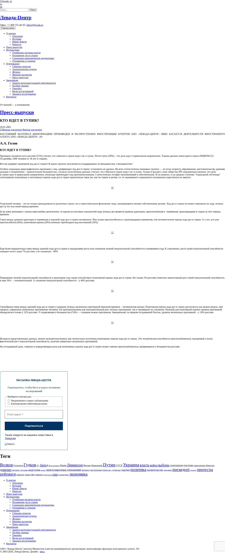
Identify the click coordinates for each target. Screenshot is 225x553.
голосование (176, 465)
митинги (86, 470)
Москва (87, 465)
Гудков (30, 464)
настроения (96, 470)
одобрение (116, 470)
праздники (168, 470)
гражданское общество (204, 465)
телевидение (63, 475)
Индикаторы (12, 50)
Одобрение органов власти (26, 52)
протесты (205, 469)
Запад (44, 465)
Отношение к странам (23, 61)
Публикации (12, 63)
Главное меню (7, 28)
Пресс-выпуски (14, 47)
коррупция (34, 470)
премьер (193, 470)
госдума (188, 465)
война (154, 465)
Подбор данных (20, 85)
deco (42, 551)
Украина (131, 464)
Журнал (16, 72)
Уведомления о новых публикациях (29, 400)
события (39, 474)
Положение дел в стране (25, 55)
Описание (17, 36)
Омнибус (17, 88)
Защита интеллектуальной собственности (34, 83)
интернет (16, 470)
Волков (6, 465)
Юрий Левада (19, 41)
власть (144, 465)
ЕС (38, 466)
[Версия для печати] (11, 129)
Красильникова (54, 466)
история (24, 470)
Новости (16, 44)
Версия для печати (32, 129)
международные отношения (63, 469)
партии (125, 469)
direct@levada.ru (35, 25)
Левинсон (75, 465)
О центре (11, 33)
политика (138, 469)
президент (181, 469)
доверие (5, 470)
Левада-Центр (15, 17)
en (1, 7)
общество (106, 470)
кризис (43, 470)
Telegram (10, 438)
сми (32, 474)
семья (27, 475)
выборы (163, 465)
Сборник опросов (21, 66)
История (16, 39)
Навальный (96, 465)
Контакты (11, 97)
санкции (20, 474)
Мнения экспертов (22, 74)
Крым (63, 465)
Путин (109, 464)
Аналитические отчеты (24, 69)
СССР (119, 465)
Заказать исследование (24, 94)
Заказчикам (12, 80)
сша (55, 474)
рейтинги (8, 474)
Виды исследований (23, 91)
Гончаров (18, 465)
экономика (78, 474)
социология (47, 475)
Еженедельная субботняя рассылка (28, 403)
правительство (155, 470)
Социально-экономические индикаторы (33, 58)
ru (1, 4)
